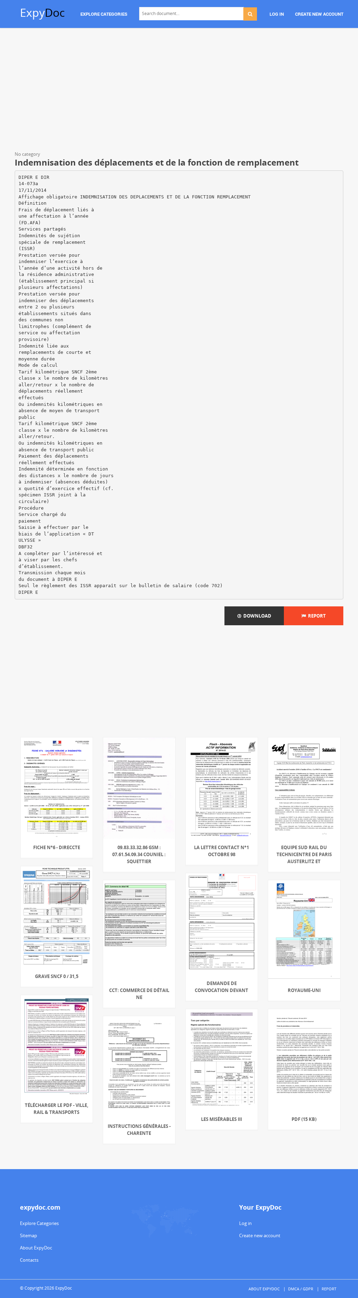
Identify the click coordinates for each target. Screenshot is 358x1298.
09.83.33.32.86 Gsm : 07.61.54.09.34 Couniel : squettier (139, 854)
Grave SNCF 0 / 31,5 (56, 976)
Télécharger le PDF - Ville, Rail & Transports (56, 1108)
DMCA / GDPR (300, 1288)
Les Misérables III (221, 1119)
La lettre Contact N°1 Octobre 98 (221, 851)
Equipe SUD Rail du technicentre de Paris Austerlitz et (304, 854)
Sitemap (28, 1235)
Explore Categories (39, 1223)
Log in (245, 1223)
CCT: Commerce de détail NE (139, 993)
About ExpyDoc (36, 1248)
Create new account (259, 1235)
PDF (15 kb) (304, 1119)
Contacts (29, 1260)
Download (256, 616)
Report (316, 616)
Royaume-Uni (304, 990)
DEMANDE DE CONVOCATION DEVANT (221, 986)
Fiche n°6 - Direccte (56, 847)
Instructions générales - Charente (139, 1129)
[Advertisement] (179, 91)
